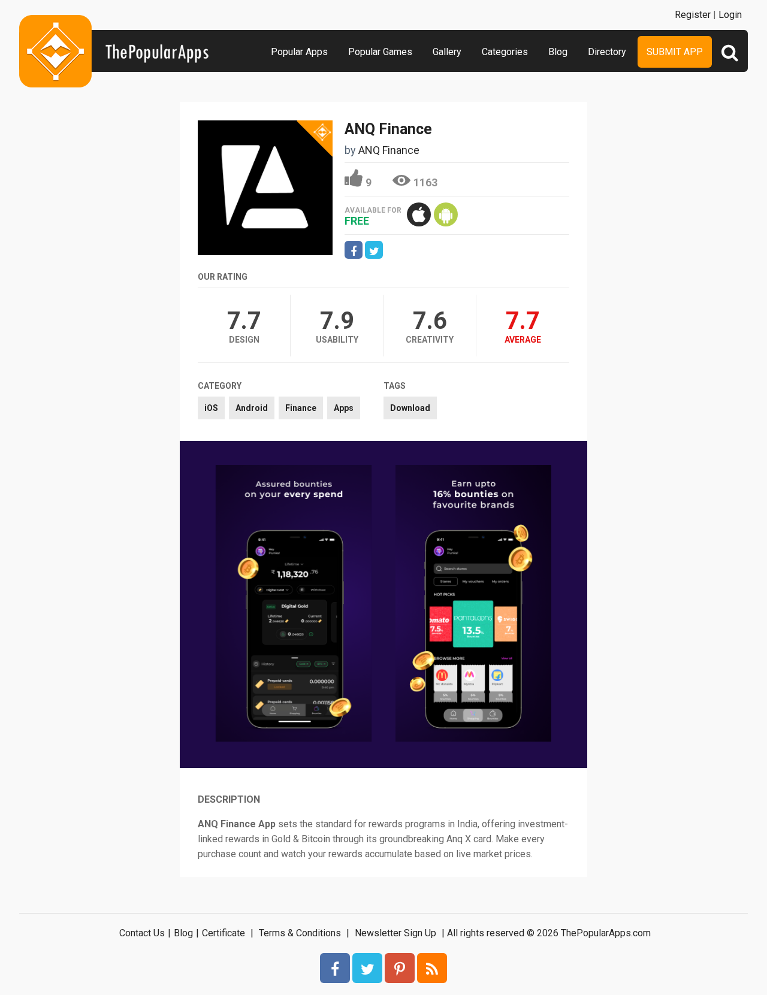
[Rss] (432, 968)
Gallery (447, 52)
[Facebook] (335, 968)
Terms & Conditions (300, 933)
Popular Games (380, 52)
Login (730, 14)
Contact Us (142, 933)
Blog (557, 52)
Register (693, 14)
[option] (294, 604)
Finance (300, 408)
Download (410, 408)
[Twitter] (367, 968)
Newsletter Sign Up (395, 933)
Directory (607, 52)
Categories (505, 52)
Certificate (223, 933)
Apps (344, 408)
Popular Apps (299, 52)
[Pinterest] (400, 968)
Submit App (675, 52)
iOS (211, 408)
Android (251, 408)
